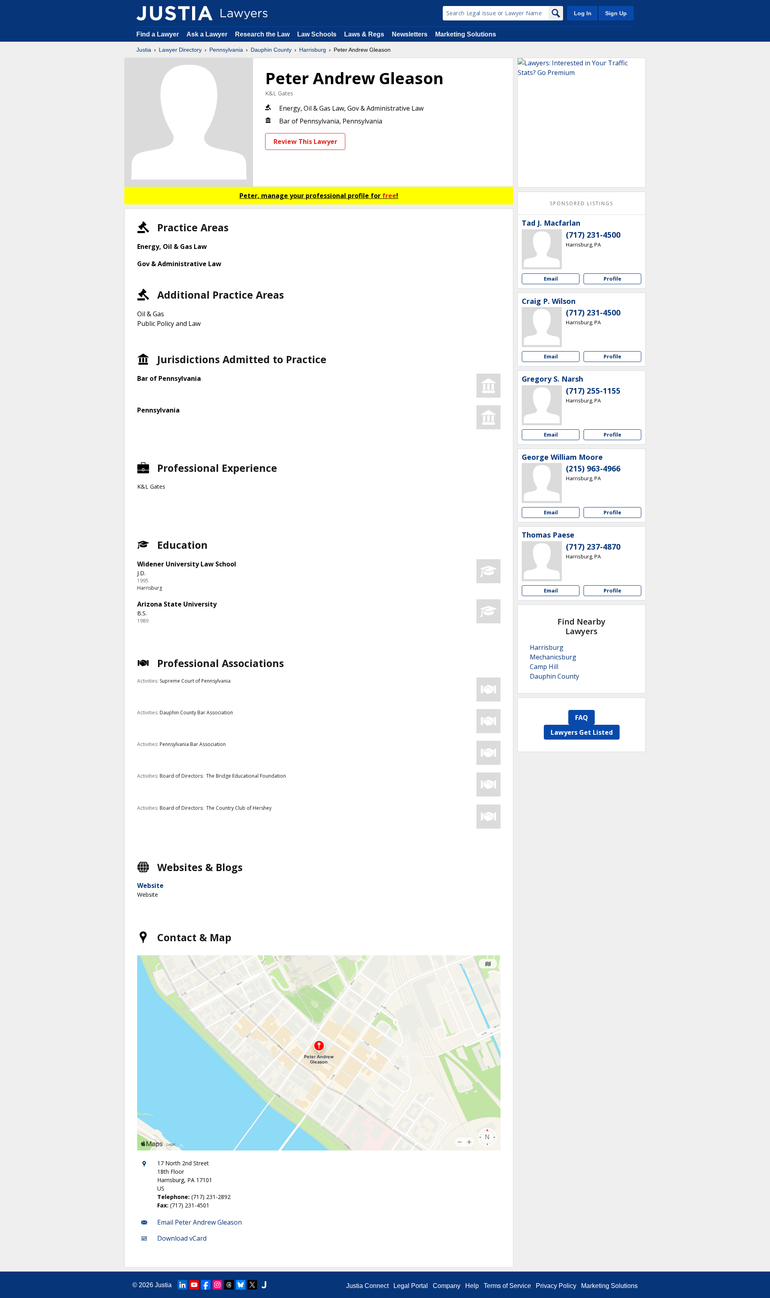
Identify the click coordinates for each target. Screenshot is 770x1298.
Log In (583, 13)
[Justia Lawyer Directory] (174, 13)
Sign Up (616, 13)
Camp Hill (544, 666)
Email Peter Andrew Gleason (199, 1222)
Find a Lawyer (157, 34)
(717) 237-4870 (593, 547)
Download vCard (182, 1238)
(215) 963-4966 (593, 468)
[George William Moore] (542, 483)
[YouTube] (194, 1285)
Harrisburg (312, 50)
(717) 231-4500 (593, 235)
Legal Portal (410, 1285)
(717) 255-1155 (593, 391)
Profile (612, 278)
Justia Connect (367, 1285)
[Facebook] (206, 1285)
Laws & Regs (364, 34)
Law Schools (316, 34)
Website (150, 885)
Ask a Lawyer (207, 34)
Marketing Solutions (465, 34)
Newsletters (410, 34)
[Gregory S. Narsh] (542, 405)
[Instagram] (217, 1285)
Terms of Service (507, 1285)
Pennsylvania (226, 50)
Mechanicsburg (553, 657)
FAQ (581, 717)
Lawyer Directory (180, 50)
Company (446, 1285)
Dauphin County (271, 50)
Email (551, 278)
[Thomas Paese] (542, 561)
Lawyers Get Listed (582, 732)
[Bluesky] (240, 1285)
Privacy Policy (556, 1285)
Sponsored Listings (581, 203)
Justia (143, 50)
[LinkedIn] (182, 1285)
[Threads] (229, 1285)
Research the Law (262, 34)
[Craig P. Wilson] (542, 327)
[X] (252, 1285)
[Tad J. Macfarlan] (542, 249)
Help (472, 1285)
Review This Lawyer (305, 141)
